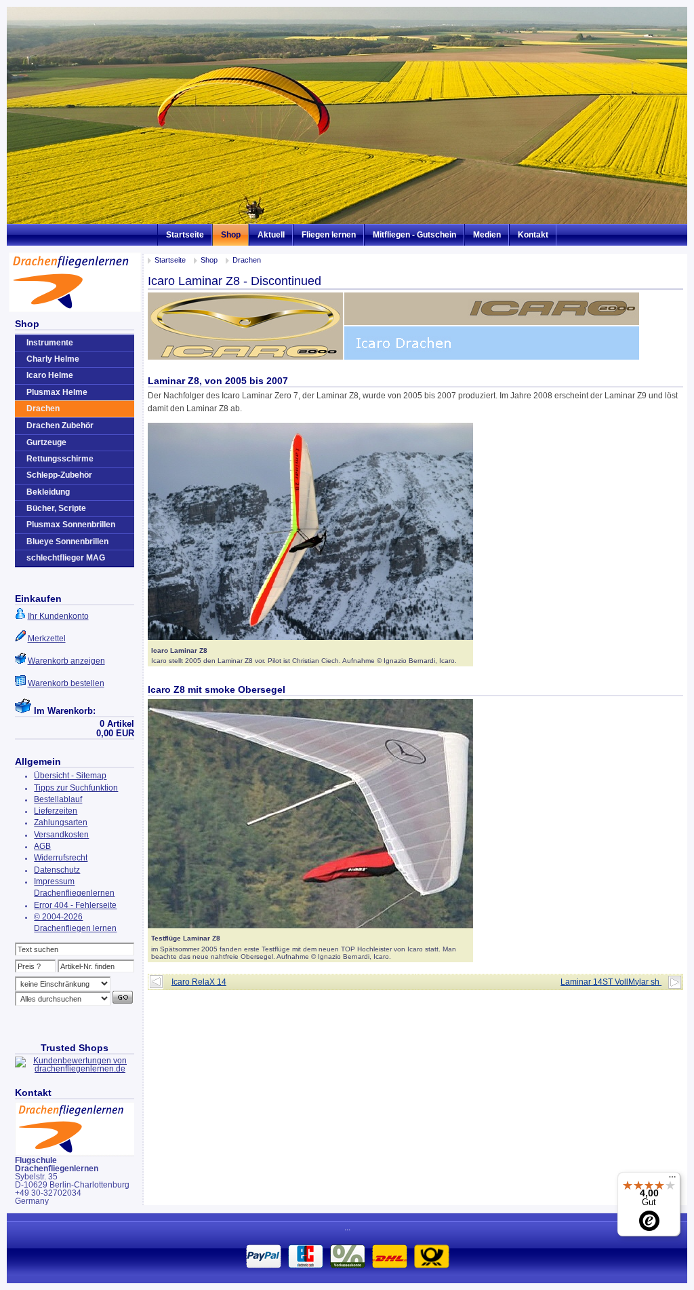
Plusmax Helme (56, 392)
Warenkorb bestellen (66, 683)
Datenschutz (57, 870)
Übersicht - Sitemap (70, 776)
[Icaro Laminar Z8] (310, 637)
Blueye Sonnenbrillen (67, 541)
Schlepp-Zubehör (59, 475)
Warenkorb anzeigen (66, 661)
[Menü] (672, 1180)
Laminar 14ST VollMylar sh (610, 982)
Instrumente (49, 343)
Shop (231, 235)
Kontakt (533, 235)
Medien (487, 235)
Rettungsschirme (60, 459)
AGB (42, 846)
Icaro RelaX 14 (198, 982)
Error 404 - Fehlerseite (75, 905)
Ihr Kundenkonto (58, 616)
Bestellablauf (58, 799)
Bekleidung (48, 492)
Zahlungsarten (60, 822)
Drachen (246, 260)
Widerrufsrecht (60, 858)
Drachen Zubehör (60, 425)
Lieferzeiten (55, 811)
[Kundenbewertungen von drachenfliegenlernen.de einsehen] (75, 1069)
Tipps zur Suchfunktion (76, 788)
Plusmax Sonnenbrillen (70, 524)
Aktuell (271, 235)
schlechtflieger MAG (65, 558)
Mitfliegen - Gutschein (414, 235)
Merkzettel (47, 638)
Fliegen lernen (329, 235)
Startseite (185, 235)
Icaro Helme (49, 375)
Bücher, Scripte (56, 508)
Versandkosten (61, 835)
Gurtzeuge (46, 442)
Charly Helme (52, 359)
